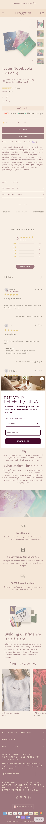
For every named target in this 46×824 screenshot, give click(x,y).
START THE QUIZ (23, 441)
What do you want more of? (15, 418)
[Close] (42, 378)
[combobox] (23, 424)
